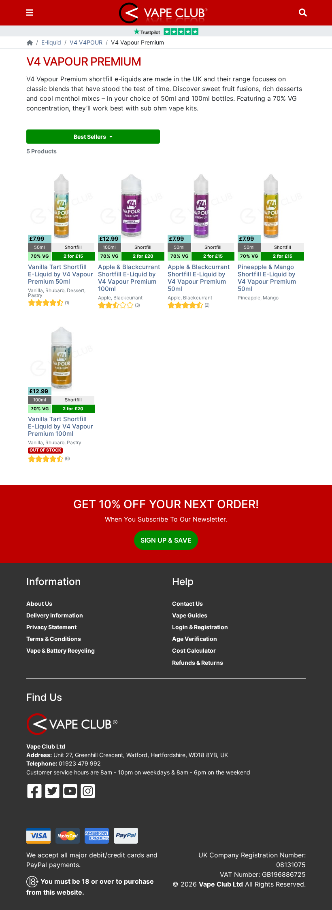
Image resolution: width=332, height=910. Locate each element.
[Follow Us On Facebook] (35, 790)
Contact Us (187, 603)
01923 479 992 (80, 763)
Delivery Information (54, 615)
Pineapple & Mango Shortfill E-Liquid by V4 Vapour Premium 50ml (267, 278)
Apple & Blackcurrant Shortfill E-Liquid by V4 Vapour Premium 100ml (129, 278)
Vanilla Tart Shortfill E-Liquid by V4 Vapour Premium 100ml (60, 426)
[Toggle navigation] (29, 12)
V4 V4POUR (86, 42)
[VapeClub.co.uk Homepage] (30, 43)
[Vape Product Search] (303, 12)
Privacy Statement (51, 627)
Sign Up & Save (166, 540)
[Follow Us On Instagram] (88, 790)
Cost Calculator (194, 650)
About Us (39, 603)
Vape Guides (189, 615)
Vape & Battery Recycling (60, 650)
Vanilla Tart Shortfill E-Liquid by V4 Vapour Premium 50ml (60, 274)
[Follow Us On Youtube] (71, 790)
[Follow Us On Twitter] (53, 790)
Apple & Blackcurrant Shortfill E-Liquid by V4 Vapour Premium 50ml (199, 278)
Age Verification (194, 638)
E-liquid (51, 42)
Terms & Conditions (53, 638)
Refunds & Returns (197, 662)
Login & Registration (200, 627)
